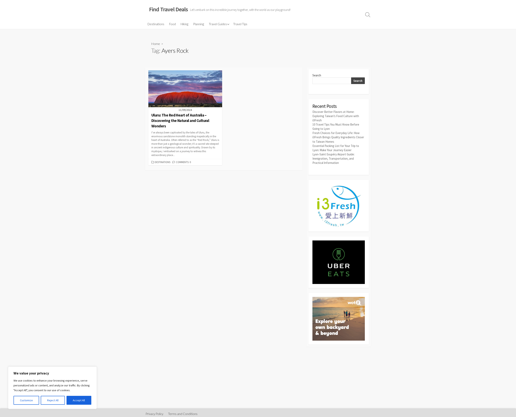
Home (155, 44)
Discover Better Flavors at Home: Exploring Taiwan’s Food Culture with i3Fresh (335, 116)
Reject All (52, 400)
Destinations (156, 24)
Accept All (79, 400)
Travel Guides (218, 24)
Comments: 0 (183, 162)
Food (172, 24)
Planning (198, 24)
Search (316, 75)
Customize (26, 400)
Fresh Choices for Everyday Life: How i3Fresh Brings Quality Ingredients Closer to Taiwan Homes (338, 137)
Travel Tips (240, 24)
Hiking (184, 24)
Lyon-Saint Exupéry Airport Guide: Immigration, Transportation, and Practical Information (333, 158)
